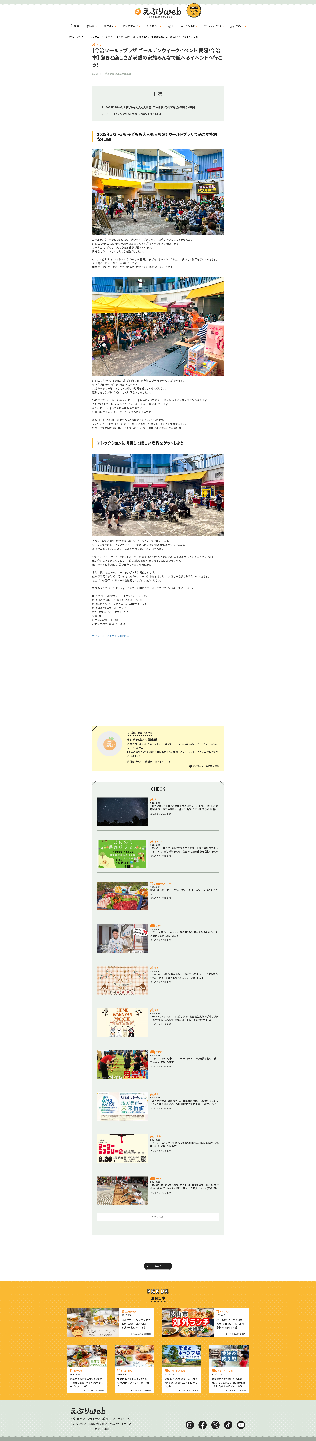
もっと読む (159, 1216)
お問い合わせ (96, 1423)
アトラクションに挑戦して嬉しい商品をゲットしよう (135, 114)
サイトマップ (124, 1418)
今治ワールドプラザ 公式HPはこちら (113, 635)
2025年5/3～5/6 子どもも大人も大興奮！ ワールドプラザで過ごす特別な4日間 (150, 107)
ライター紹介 (102, 1428)
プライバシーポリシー (100, 1418)
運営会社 (76, 1418)
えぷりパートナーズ (120, 1423)
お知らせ (78, 1423)
